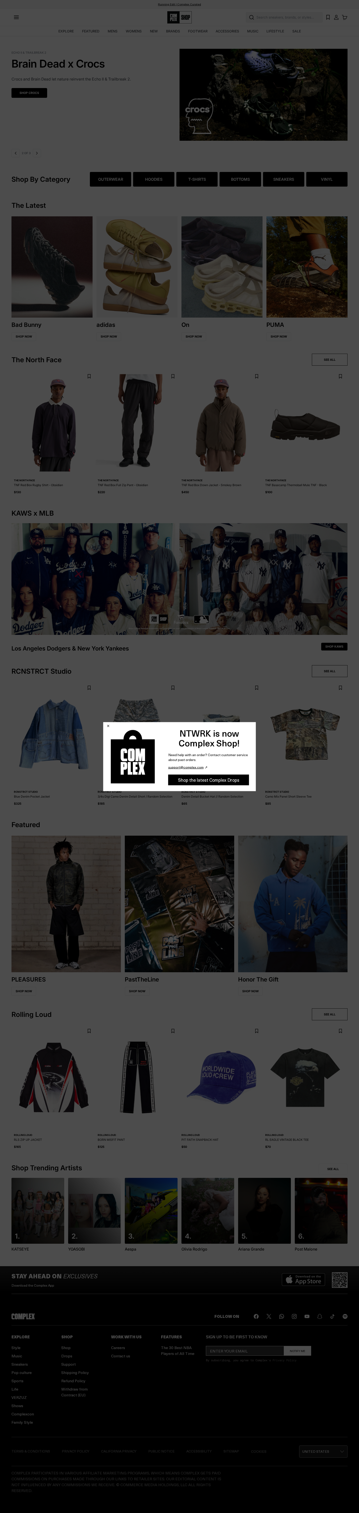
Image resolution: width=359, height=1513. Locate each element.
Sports (17, 1380)
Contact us (120, 1355)
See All (333, 1169)
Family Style (22, 1422)
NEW (154, 31)
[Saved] (328, 17)
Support (68, 1364)
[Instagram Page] (294, 1316)
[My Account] (336, 17)
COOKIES (258, 1451)
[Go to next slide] (37, 153)
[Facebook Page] (256, 1316)
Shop (66, 1347)
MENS (112, 31)
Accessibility (199, 1451)
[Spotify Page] (345, 1316)
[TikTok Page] (332, 1316)
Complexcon (22, 1413)
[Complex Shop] (179, 17)
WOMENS (134, 31)
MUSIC (252, 31)
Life (14, 1389)
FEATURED (90, 31)
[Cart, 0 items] (345, 17)
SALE (296, 31)
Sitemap (231, 1451)
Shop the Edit (31, 93)
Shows (17, 1405)
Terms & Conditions (30, 1451)
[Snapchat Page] (319, 1316)
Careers (118, 1347)
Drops (66, 1355)
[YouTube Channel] (307, 1316)
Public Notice (161, 1451)
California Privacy (119, 1451)
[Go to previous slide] (15, 153)
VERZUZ (19, 1397)
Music (16, 1355)
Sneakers (19, 1364)
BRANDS (173, 31)
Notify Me (297, 1351)
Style (16, 1347)
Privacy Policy (284, 1360)
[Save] (89, 376)
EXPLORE (66, 31)
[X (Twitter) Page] (268, 1316)
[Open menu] (16, 17)
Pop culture (21, 1372)
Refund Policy (73, 1380)
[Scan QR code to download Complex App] (340, 1280)
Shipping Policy (75, 1372)
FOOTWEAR (198, 31)
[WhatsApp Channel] (281, 1316)
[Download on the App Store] (303, 1280)
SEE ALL (330, 359)
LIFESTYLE (275, 31)
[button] (179, 91)
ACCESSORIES (227, 31)
